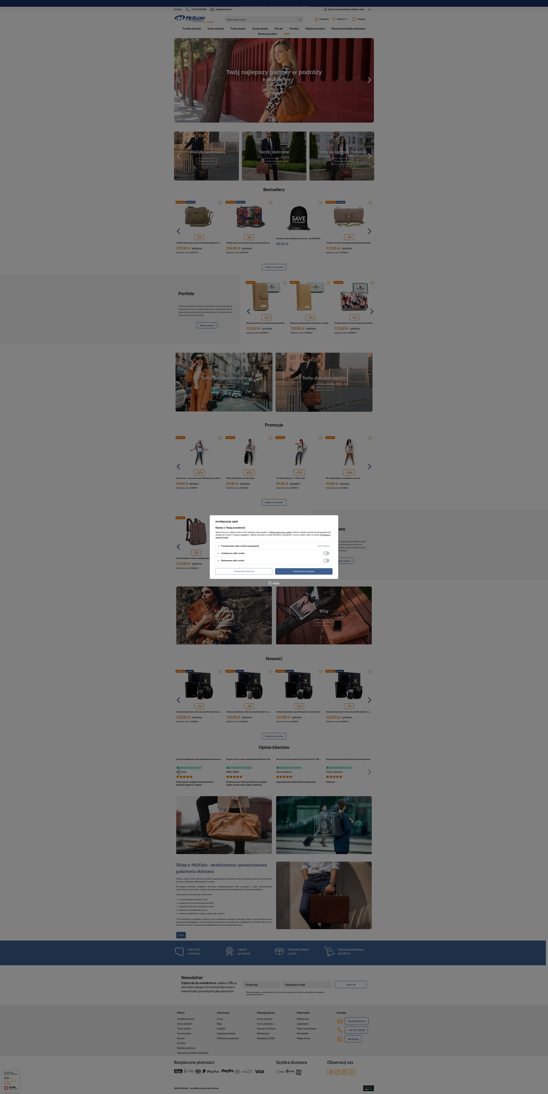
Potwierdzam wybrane (244, 571)
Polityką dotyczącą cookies (280, 532)
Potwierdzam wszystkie (303, 571)
